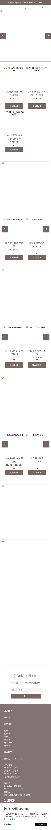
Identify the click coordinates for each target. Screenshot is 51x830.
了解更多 (11, 819)
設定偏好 (7, 824)
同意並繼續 (41, 824)
